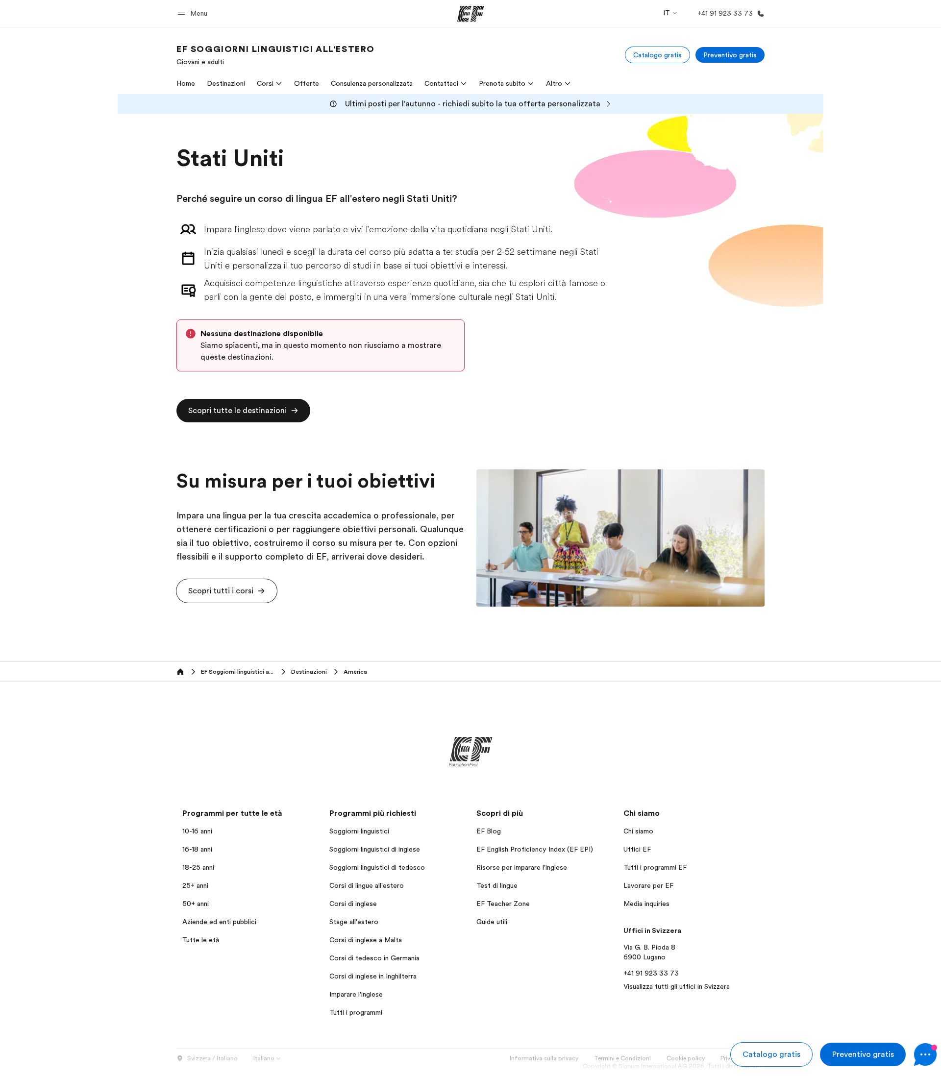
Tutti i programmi (355, 1012)
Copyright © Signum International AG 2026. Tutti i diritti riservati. (674, 1066)
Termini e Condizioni (622, 1058)
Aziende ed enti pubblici (220, 922)
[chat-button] (925, 1054)
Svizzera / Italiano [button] (212, 1058)
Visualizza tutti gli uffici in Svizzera (676, 986)
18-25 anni (198, 867)
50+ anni (195, 903)
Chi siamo (638, 831)
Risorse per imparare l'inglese (521, 867)
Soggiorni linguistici (359, 831)
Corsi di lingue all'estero (366, 885)
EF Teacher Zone (503, 903)
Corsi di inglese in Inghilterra (373, 976)
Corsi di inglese (353, 903)
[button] (193, 13)
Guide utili (491, 922)
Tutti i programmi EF (655, 867)
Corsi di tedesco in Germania (374, 958)
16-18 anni (197, 849)
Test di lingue (497, 885)
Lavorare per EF (648, 885)
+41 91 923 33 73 (651, 973)
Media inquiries (646, 903)
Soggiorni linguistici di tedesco (377, 867)
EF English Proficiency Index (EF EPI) (534, 849)
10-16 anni (197, 831)
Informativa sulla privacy (544, 1058)
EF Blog (488, 831)
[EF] (470, 14)
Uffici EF (637, 849)
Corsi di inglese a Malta (365, 940)
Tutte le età (200, 940)
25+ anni (195, 885)
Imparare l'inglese (356, 994)
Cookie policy (686, 1058)
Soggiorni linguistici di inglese (374, 849)
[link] (275, 55)
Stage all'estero (353, 922)
